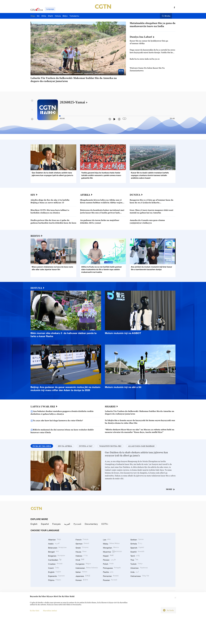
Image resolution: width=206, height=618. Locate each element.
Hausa (81, 552)
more (169, 489)
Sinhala (136, 543)
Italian (81, 572)
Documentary (91, 524)
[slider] (59, 116)
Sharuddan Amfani (50, 611)
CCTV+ (104, 524)
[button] (57, 73)
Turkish (136, 564)
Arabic (53, 543)
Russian (110, 580)
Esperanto (56, 576)
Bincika (167, 16)
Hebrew (82, 556)
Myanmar (112, 552)
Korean (82, 580)
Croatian (55, 564)
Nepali (108, 556)
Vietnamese (139, 576)
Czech (53, 568)
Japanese (83, 576)
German (82, 543)
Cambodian (54, 560)
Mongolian (111, 548)
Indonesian (87, 568)
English (34, 524)
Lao (107, 539)
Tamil (135, 556)
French (82, 539)
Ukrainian (139, 568)
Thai (134, 560)
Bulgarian (56, 556)
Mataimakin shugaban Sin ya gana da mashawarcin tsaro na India (152, 25)
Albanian (54, 539)
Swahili (137, 552)
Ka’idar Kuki (34, 611)
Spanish (137, 548)
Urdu (134, 572)
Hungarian (83, 564)
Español (45, 524)
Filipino (54, 580)
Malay (111, 543)
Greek (82, 548)
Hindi (80, 560)
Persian (109, 560)
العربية (67, 524)
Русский (77, 524)
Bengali (53, 552)
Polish (108, 564)
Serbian (137, 539)
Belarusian (57, 548)
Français (56, 524)
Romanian (110, 576)
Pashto (108, 572)
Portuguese (112, 568)
